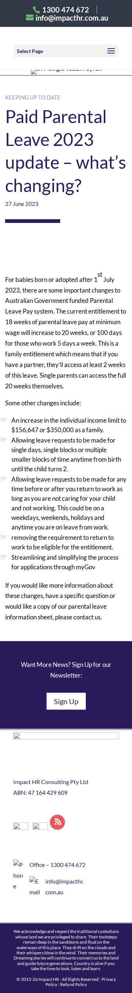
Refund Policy (73, 984)
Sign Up (66, 701)
